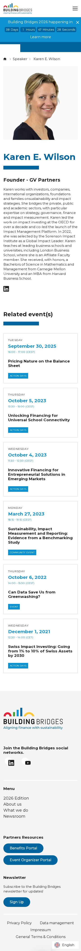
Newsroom (14, 816)
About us (12, 804)
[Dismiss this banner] (77, 22)
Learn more (40, 37)
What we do (15, 810)
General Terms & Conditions (40, 937)
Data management (57, 923)
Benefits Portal (23, 848)
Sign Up (17, 902)
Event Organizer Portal (30, 860)
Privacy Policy (19, 923)
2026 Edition (16, 798)
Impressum (40, 930)
